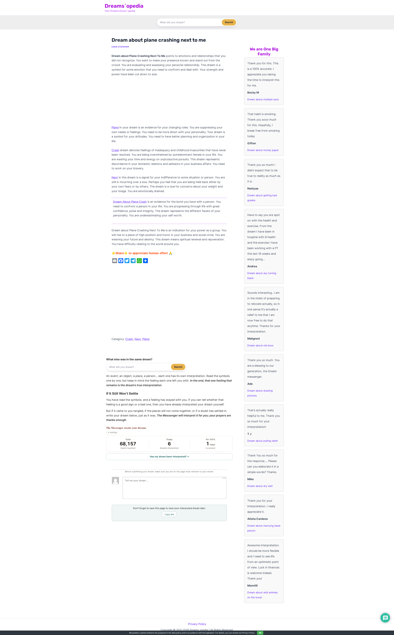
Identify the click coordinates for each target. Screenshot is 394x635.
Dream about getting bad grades (262, 198)
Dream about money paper (263, 150)
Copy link (169, 514)
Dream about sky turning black (261, 276)
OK (260, 633)
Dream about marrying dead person (263, 528)
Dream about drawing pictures (260, 393)
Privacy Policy (197, 624)
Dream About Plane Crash (130, 201)
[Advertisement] (169, 102)
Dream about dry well (260, 486)
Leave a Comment (120, 46)
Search (229, 22)
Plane (115, 127)
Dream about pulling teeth (262, 440)
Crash (115, 150)
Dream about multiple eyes (263, 99)
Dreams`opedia (124, 6)
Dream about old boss (260, 345)
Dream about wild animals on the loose (262, 595)
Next (115, 177)
